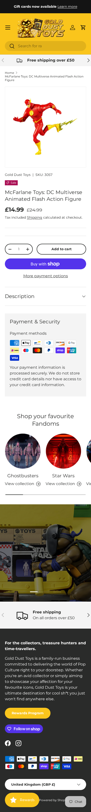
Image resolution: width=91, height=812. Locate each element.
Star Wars (63, 476)
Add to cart (61, 249)
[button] (83, 27)
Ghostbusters (22, 476)
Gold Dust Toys (18, 175)
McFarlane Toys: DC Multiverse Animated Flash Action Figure (44, 78)
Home (9, 73)
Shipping (34, 217)
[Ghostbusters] (23, 451)
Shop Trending (45, 567)
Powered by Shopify (53, 800)
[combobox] (45, 46)
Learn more (67, 6)
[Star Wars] (63, 451)
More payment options (45, 276)
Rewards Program (28, 713)
